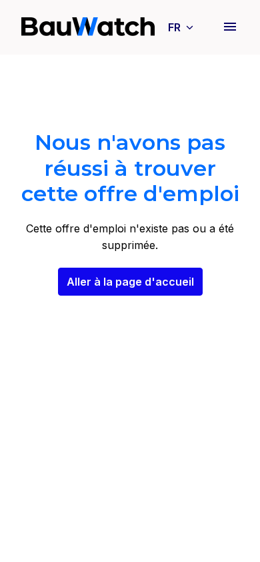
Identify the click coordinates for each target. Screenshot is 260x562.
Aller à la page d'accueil (130, 281)
